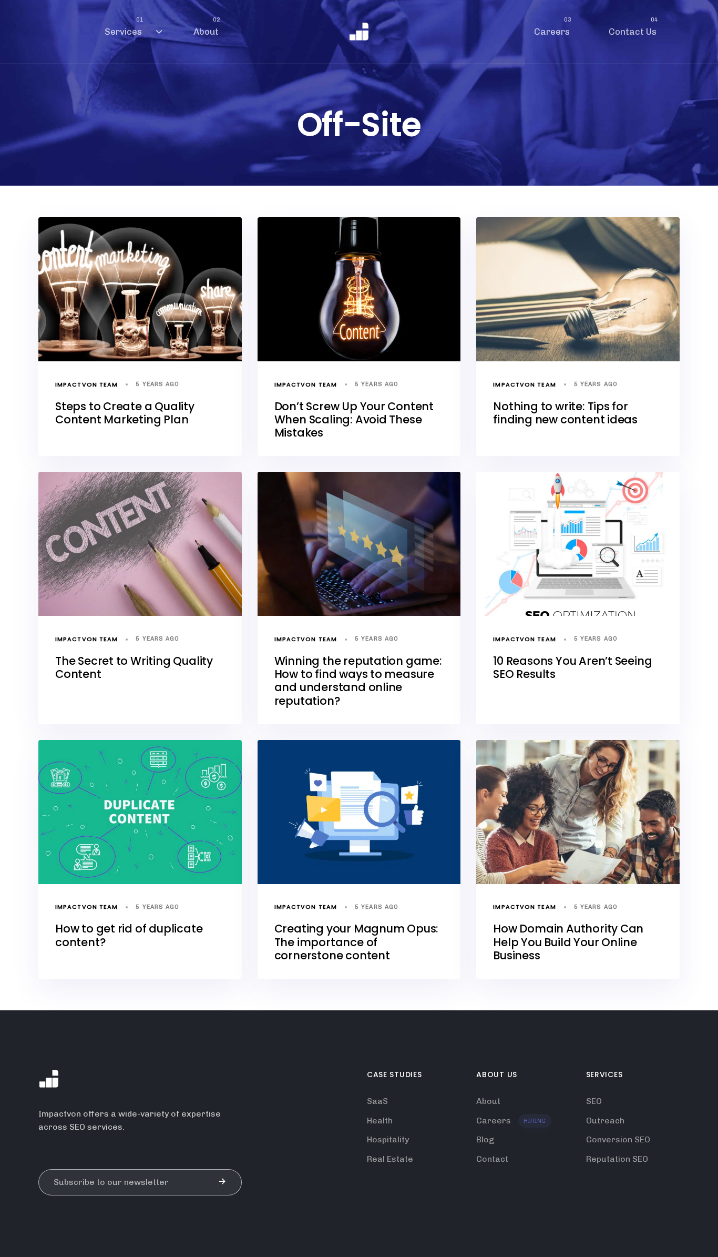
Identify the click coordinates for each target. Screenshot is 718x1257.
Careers (552, 26)
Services (124, 26)
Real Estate (390, 1159)
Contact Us (633, 26)
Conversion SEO (618, 1139)
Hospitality (388, 1139)
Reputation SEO (617, 1159)
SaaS (377, 1101)
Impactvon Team (86, 384)
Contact (492, 1159)
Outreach (605, 1121)
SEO (594, 1101)
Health (380, 1121)
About (206, 26)
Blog (485, 1139)
